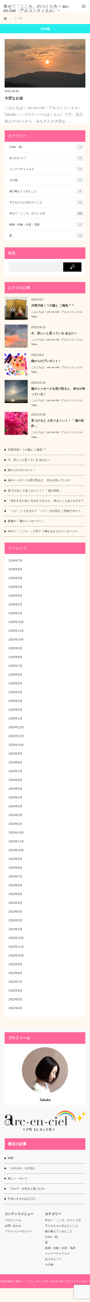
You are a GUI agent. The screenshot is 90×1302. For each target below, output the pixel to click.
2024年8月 (15, 762)
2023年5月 (15, 894)
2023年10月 (16, 850)
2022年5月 (15, 999)
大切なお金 (14, 98)
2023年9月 (15, 859)
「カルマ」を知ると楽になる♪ (26, 1188)
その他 (45, 180)
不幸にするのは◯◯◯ (22, 1198)
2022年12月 (16, 938)
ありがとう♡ (45, 158)
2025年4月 (15, 692)
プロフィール (13, 1220)
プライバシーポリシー (18, 1231)
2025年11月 (16, 630)
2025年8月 (15, 657)
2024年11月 (16, 736)
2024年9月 (15, 753)
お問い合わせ (13, 1225)
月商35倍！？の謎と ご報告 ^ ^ (52, 305)
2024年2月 (15, 815)
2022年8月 (15, 973)
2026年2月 (15, 604)
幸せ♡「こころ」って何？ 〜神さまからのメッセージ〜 (43, 531)
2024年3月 (15, 806)
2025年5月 (15, 683)
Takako (45, 1100)
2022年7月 (15, 981)
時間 (10, 1158)
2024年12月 (16, 727)
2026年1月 (15, 613)
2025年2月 (15, 709)
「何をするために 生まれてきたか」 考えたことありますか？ (46, 500)
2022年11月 (16, 946)
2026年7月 (15, 560)
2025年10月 (16, 639)
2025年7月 (15, 666)
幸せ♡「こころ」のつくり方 (45, 213)
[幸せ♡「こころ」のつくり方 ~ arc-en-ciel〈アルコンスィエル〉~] (38, 8)
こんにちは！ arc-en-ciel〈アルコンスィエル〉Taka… (57, 314)
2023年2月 (15, 920)
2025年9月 (15, 648)
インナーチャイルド (45, 169)
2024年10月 (16, 745)
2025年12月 (16, 622)
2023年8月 (15, 867)
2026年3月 (15, 595)
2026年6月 (15, 569)
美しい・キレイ (17, 1178)
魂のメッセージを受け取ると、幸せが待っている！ (58, 391)
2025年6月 (15, 674)
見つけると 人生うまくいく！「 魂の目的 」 (57, 423)
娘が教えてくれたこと (45, 191)
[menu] (83, 6)
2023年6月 (15, 885)
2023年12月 (16, 832)
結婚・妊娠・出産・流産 (45, 224)
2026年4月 (15, 587)
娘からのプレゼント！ (46, 361)
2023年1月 (15, 929)
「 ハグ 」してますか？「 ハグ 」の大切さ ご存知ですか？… (45, 511)
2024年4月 (15, 797)
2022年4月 (15, 1008)
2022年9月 (15, 964)
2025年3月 (15, 701)
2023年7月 (15, 876)
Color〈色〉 (45, 147)
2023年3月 (15, 911)
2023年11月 (16, 841)
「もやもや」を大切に (22, 1168)
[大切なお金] (45, 63)
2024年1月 (15, 824)
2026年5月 (15, 578)
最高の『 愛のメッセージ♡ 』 (26, 521)
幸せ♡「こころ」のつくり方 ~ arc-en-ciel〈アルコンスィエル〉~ (52, 1281)
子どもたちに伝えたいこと (45, 202)
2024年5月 (15, 788)
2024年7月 (15, 771)
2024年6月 (15, 780)
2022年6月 (15, 990)
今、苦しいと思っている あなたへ (54, 333)
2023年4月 (15, 902)
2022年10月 (16, 955)
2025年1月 (15, 718)
